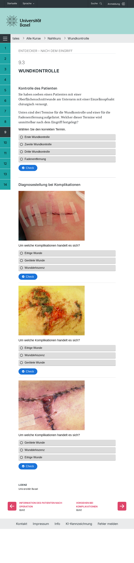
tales (16, 38)
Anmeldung (114, 4)
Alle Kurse (33, 38)
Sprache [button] (27, 3)
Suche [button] (94, 3)
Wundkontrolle (78, 38)
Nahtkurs (54, 38)
